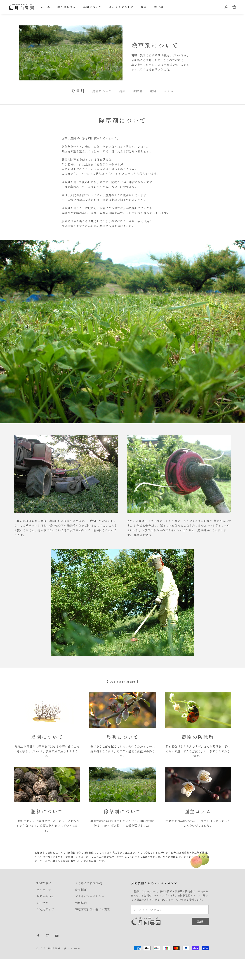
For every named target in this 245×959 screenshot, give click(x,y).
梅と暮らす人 (66, 7)
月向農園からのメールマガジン (154, 883)
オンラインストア (121, 7)
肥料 (153, 91)
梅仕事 (158, 7)
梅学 (144, 7)
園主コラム (197, 811)
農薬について (122, 736)
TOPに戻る (44, 883)
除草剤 (78, 91)
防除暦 (138, 91)
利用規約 (81, 903)
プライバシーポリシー (89, 896)
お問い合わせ (45, 896)
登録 (200, 921)
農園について (92, 7)
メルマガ (42, 903)
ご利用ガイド (45, 909)
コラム (169, 91)
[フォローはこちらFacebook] (38, 936)
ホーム (45, 7)
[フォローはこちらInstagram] (47, 936)
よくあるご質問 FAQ (88, 883)
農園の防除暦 (198, 736)
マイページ (43, 890)
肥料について (47, 811)
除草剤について (122, 811)
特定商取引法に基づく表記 (92, 909)
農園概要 (81, 890)
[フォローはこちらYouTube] (57, 936)
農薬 (122, 91)
